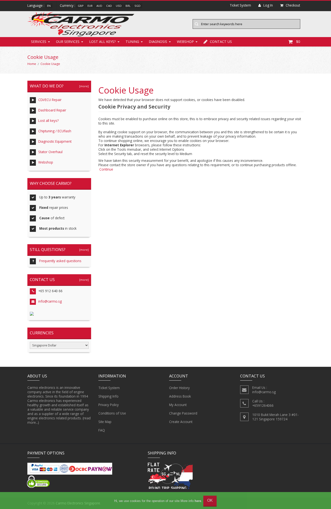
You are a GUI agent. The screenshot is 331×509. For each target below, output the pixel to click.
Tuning (132, 41)
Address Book (180, 396)
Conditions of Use (112, 413)
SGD (137, 6)
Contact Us (221, 41)
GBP (81, 6)
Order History (179, 387)
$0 (298, 41)
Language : (35, 5)
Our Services (67, 41)
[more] (83, 86)
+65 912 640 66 (50, 291)
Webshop (185, 41)
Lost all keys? (102, 41)
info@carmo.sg (50, 301)
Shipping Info (108, 396)
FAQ (101, 430)
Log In (268, 5)
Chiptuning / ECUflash (54, 131)
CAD (109, 6)
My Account (178, 404)
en (49, 6)
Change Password (183, 413)
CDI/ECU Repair (50, 99)
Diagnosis (158, 41)
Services (38, 41)
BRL (128, 6)
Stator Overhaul (50, 151)
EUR (90, 6)
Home (31, 64)
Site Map (104, 421)
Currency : (67, 5)
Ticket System (109, 387)
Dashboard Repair (52, 110)
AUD (99, 6)
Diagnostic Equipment (54, 141)
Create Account (180, 421)
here (198, 501)
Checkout (293, 5)
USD (119, 6)
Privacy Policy (108, 404)
